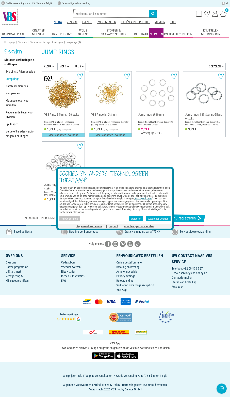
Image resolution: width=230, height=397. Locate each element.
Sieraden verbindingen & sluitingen (46, 42)
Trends (87, 22)
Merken (160, 22)
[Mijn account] (215, 13)
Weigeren (136, 218)
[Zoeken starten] (153, 13)
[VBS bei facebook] (108, 243)
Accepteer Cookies (158, 218)
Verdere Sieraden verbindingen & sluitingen (20, 134)
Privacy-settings (125, 276)
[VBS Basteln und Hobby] (9, 16)
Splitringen (12, 124)
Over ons (11, 262)
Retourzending (125, 280)
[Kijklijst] (207, 13)
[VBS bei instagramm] (115, 243)
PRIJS (77, 66)
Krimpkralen (13, 93)
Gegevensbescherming (89, 226)
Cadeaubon (68, 262)
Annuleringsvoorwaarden (139, 226)
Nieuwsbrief (68, 271)
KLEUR (47, 66)
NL (227, 3)
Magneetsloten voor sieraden (17, 103)
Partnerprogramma (17, 267)
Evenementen (106, 22)
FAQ (63, 280)
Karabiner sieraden (17, 86)
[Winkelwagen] (223, 13)
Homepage (9, 42)
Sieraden (22, 42)
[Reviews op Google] (69, 317)
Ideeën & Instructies (135, 22)
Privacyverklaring (143, 198)
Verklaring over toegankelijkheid (135, 285)
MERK (63, 66)
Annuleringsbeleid (127, 271)
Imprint (113, 226)
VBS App (121, 289)
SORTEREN (215, 66)
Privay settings (70, 218)
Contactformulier (182, 277)
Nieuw (58, 22)
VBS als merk (13, 271)
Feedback (177, 286)
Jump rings (12, 79)
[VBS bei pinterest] (122, 243)
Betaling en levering (128, 267)
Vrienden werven (71, 267)
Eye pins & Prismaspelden (21, 71)
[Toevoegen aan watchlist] (80, 76)
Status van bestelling (184, 282)
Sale (173, 22)
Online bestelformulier (129, 262)
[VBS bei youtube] (130, 243)
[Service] (199, 13)
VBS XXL (72, 22)
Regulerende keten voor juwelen (19, 115)
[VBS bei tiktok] (137, 243)
